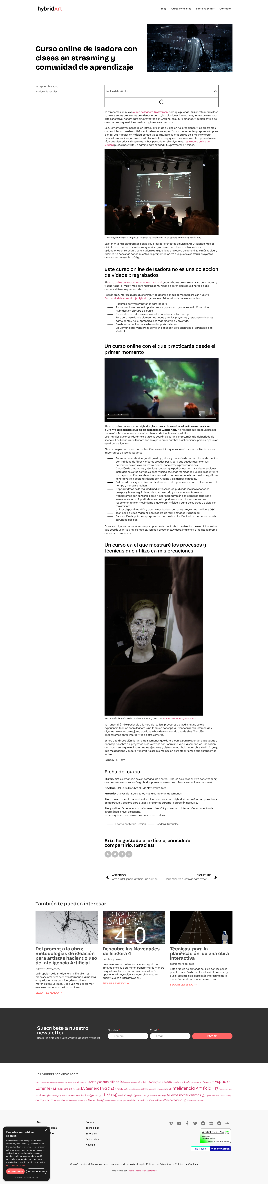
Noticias (90, 1144)
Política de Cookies (186, 1164)
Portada (90, 1122)
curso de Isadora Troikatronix (151, 112)
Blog (163, 8)
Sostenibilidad (110, 1101)
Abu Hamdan (41, 1082)
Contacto (225, 8)
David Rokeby (196, 1082)
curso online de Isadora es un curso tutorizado (135, 282)
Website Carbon (220, 1148)
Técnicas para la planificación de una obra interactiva (199, 953)
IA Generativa (97, 1088)
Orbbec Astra (225, 1096)
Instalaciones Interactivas (157, 1089)
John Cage (67, 1095)
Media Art (143, 1095)
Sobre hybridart (205, 8)
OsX (39, 1100)
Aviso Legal (137, 1164)
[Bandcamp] (219, 1123)
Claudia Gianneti (131, 1082)
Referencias (92, 1139)
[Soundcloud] (227, 1123)
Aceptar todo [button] (15, 1171)
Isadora (40, 91)
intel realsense (226, 1089)
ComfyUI (144, 1082)
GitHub (69, 1088)
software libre (94, 1100)
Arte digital (71, 1082)
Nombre (113, 1030)
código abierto (160, 1082)
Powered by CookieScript (26, 1177)
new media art (158, 1095)
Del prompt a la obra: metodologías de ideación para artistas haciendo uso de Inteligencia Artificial (66, 956)
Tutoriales (51, 91)
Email (154, 1030)
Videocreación (175, 1100)
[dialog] (26, 1154)
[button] (215, 91)
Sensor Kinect (62, 1100)
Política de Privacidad (159, 1164)
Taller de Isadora (140, 1100)
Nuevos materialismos (186, 1095)
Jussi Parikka (84, 1095)
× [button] (46, 1130)
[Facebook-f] (187, 1123)
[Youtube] (179, 1123)
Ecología (208, 1082)
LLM (109, 1094)
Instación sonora (136, 1089)
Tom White (157, 1100)
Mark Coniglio (127, 1095)
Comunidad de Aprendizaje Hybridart (127, 298)
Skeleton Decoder (77, 1101)
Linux (97, 1095)
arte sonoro (83, 1082)
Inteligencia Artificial (195, 1088)
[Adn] (203, 1123)
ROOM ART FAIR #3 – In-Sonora (180, 718)
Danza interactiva (180, 1082)
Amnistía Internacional (56, 1082)
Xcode (201, 1101)
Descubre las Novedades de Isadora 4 (131, 951)
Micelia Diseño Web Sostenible (141, 1170)
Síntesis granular (124, 1101)
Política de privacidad (16, 1165)
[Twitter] (195, 1123)
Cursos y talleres (181, 8)
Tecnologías (92, 1127)
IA (78, 1089)
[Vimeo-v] (171, 1123)
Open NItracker (212, 1096)
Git (60, 1089)
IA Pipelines (121, 1089)
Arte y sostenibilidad (107, 1082)
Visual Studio (192, 1101)
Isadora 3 (55, 1095)
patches (47, 1100)
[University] (211, 1123)
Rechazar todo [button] (36, 1171)
